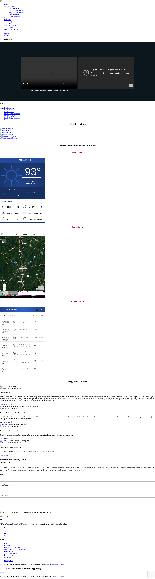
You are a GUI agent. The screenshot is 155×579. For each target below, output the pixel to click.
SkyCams (7, 18)
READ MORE (5, 404)
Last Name (4, 495)
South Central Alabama (16, 12)
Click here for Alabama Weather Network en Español (48, 90)
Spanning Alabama (10, 25)
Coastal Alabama (14, 16)
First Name (4, 485)
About (10, 27)
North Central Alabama (16, 10)
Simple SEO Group (58, 564)
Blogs (10, 22)
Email (2, 474)
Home (6, 4)
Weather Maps (9, 6)
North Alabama (13, 8)
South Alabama (13, 14)
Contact (6, 33)
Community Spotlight (11, 29)
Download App (7, 39)
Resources (7, 20)
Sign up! (77, 508)
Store (6, 31)
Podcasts (11, 23)
